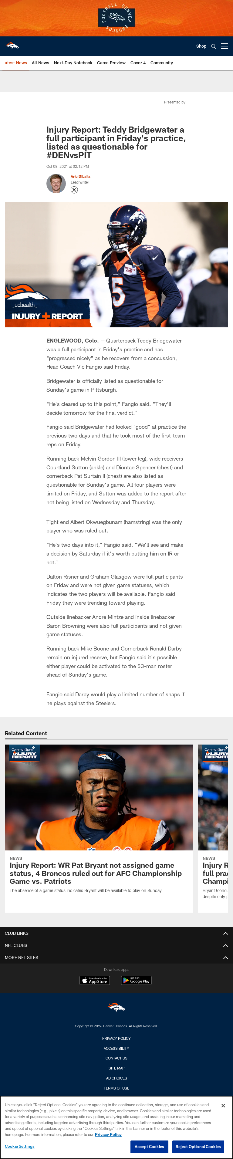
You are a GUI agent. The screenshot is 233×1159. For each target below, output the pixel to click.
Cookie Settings (20, 1146)
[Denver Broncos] (116, 1008)
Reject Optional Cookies (198, 1146)
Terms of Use (116, 1088)
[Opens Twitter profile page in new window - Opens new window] (74, 190)
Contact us (116, 1058)
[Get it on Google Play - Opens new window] (136, 983)
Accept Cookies (149, 1146)
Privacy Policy (116, 1038)
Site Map (117, 1068)
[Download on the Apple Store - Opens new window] (94, 981)
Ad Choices (116, 1078)
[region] (116, 1127)
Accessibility (116, 1048)
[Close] (223, 1105)
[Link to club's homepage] (12, 44)
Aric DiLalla (80, 176)
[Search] (213, 46)
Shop (201, 46)
